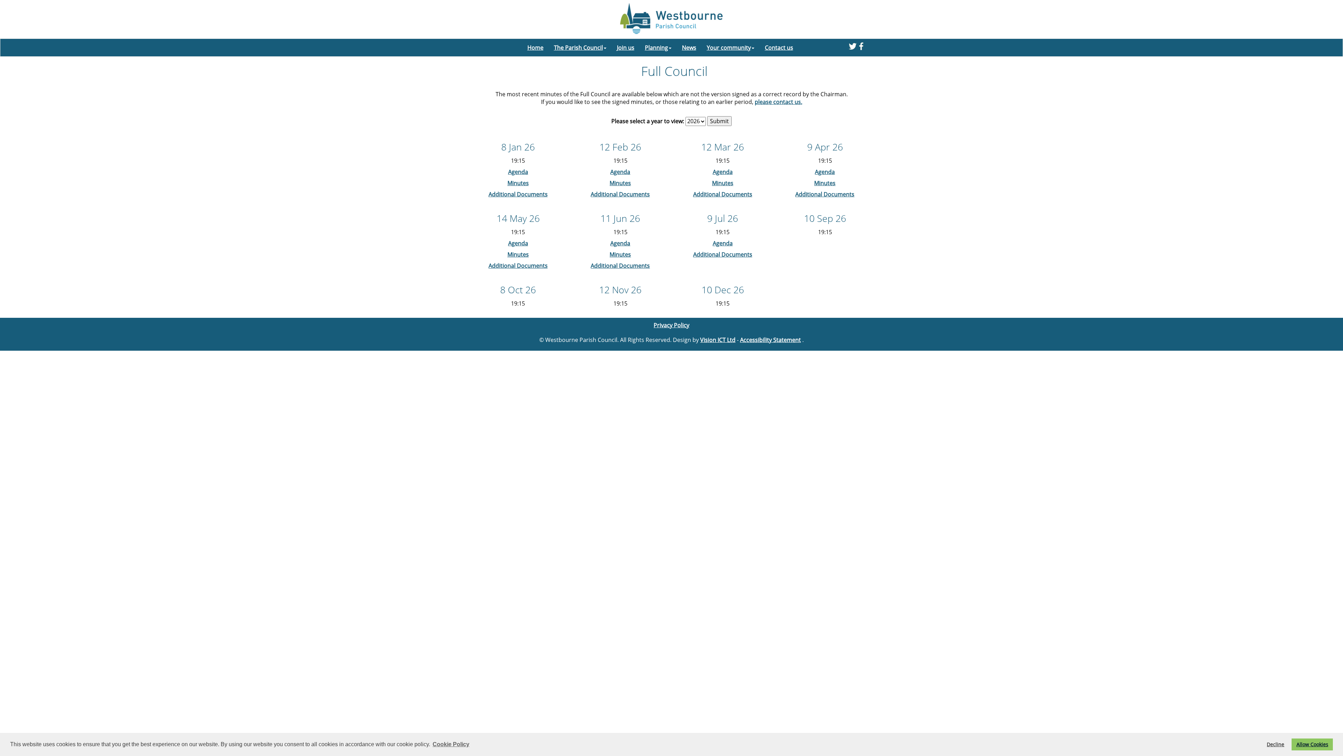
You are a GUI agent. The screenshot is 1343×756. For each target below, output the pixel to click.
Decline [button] (1275, 744)
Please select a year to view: (647, 121)
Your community (729, 47)
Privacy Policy (671, 325)
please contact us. (778, 102)
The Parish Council (578, 47)
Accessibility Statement (770, 340)
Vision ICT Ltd (718, 340)
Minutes (518, 183)
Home (535, 47)
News (689, 47)
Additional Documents (518, 194)
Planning (656, 47)
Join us (625, 47)
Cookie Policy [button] (451, 744)
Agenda (518, 172)
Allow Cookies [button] (1312, 744)
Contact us (779, 47)
